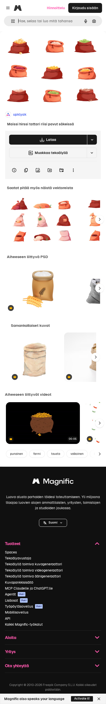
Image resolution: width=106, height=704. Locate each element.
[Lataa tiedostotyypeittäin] (92, 140)
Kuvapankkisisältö (19, 582)
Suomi (53, 523)
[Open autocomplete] (11, 21)
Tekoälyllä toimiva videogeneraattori (34, 570)
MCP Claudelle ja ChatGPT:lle (29, 588)
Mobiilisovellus (16, 612)
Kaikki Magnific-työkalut (24, 624)
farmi (37, 454)
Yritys (10, 651)
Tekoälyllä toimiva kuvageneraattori (33, 564)
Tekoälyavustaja (18, 558)
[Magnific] (53, 482)
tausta (55, 454)
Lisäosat (16, 600)
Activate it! (82, 699)
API (7, 618)
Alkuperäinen (36, 42)
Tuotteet (12, 543)
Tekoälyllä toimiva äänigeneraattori (33, 576)
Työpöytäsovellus (23, 606)
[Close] (99, 699)
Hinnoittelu (56, 8)
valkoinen (77, 454)
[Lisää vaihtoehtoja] (73, 170)
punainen (16, 454)
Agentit (14, 594)
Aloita (10, 637)
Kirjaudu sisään (85, 8)
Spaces (11, 552)
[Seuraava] (99, 219)
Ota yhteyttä (17, 665)
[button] (53, 523)
